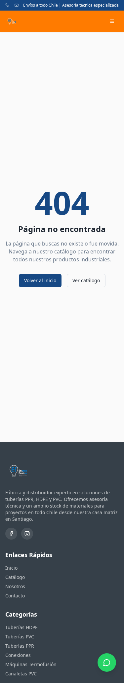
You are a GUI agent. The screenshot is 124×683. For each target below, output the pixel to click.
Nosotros (15, 586)
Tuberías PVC (19, 636)
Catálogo (15, 577)
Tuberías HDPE (21, 627)
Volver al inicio (40, 280)
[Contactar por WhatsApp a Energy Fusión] (107, 665)
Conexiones (18, 655)
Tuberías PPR (19, 646)
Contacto (15, 595)
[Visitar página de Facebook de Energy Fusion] (11, 534)
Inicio (11, 568)
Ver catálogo (86, 280)
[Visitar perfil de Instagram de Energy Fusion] (27, 534)
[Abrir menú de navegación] (112, 21)
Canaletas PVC (21, 673)
